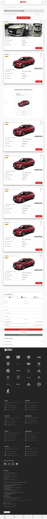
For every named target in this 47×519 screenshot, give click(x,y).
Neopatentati (8, 319)
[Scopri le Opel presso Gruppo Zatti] (8, 377)
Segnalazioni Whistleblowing (10, 476)
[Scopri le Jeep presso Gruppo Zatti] (39, 357)
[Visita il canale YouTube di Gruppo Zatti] (17, 464)
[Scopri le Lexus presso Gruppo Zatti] (39, 370)
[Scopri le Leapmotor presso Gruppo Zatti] (39, 377)
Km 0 (7, 303)
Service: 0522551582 (10, 407)
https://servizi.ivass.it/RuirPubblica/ (26, 500)
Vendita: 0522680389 (11, 405)
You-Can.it (13, 506)
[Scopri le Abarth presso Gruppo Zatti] (8, 363)
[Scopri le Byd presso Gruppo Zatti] (18, 384)
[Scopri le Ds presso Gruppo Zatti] (29, 370)
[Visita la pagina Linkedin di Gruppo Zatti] (13, 464)
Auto (11, 297)
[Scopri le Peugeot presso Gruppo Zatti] (18, 377)
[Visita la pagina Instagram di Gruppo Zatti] (9, 464)
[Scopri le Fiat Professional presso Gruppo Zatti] (18, 357)
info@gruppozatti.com (12, 409)
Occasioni (26, 319)
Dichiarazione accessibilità (9, 479)
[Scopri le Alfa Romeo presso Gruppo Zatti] (29, 357)
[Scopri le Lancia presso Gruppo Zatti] (18, 363)
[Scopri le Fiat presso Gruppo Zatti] (8, 357)
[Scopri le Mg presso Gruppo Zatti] (8, 370)
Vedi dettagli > (23, 114)
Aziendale (27, 303)
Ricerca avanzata (23, 334)
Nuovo (7, 300)
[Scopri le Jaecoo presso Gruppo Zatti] (29, 377)
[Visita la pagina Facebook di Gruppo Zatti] (5, 464)
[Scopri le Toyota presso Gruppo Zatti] (29, 363)
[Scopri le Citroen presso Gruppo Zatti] (39, 363)
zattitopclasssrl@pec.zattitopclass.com (13, 497)
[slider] (6, 323)
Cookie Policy (7, 475)
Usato (27, 300)
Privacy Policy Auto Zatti (9, 472)
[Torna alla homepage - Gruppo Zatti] (23, 2)
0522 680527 (9, 502)
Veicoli (24, 297)
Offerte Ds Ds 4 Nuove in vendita (14, 11)
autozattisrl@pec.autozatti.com (11, 490)
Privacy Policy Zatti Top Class (10, 474)
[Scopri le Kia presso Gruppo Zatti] (18, 370)
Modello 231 (6, 478)
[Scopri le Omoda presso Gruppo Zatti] (8, 384)
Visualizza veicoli (24, 329)
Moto (37, 297)
